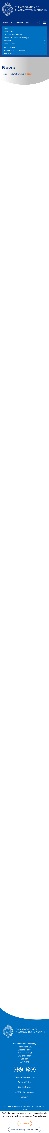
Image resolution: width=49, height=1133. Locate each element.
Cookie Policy (24, 1087)
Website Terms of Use (24, 1077)
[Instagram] (16, 1069)
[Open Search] (38, 22)
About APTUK (9, 31)
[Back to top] (43, 1127)
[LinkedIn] (27, 1069)
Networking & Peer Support (14, 50)
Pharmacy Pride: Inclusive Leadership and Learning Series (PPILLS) (23, 604)
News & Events (9, 44)
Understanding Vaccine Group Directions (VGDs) (22, 680)
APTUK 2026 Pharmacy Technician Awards (22, 159)
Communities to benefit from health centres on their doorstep (21, 895)
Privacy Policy (24, 1082)
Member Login (22, 22)
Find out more (39, 1116)
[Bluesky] (21, 1069)
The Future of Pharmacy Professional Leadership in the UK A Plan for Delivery (23, 226)
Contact (24, 1097)
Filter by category (24, 107)
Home (6, 28)
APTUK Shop (9, 53)
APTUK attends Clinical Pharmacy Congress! (21, 381)
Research (7, 41)
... (33, 1012)
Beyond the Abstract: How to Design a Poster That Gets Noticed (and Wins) (21, 759)
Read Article (26, 178)
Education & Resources (13, 34)
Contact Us (7, 22)
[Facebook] (33, 1069)
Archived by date (23, 113)
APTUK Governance (24, 1092)
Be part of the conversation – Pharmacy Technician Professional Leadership (22, 975)
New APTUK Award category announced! (20, 453)
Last (39, 1012)
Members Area (9, 47)
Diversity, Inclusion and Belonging (16, 38)
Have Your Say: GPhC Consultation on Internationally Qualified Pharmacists (21, 291)
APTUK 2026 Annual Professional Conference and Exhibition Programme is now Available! (24, 529)
